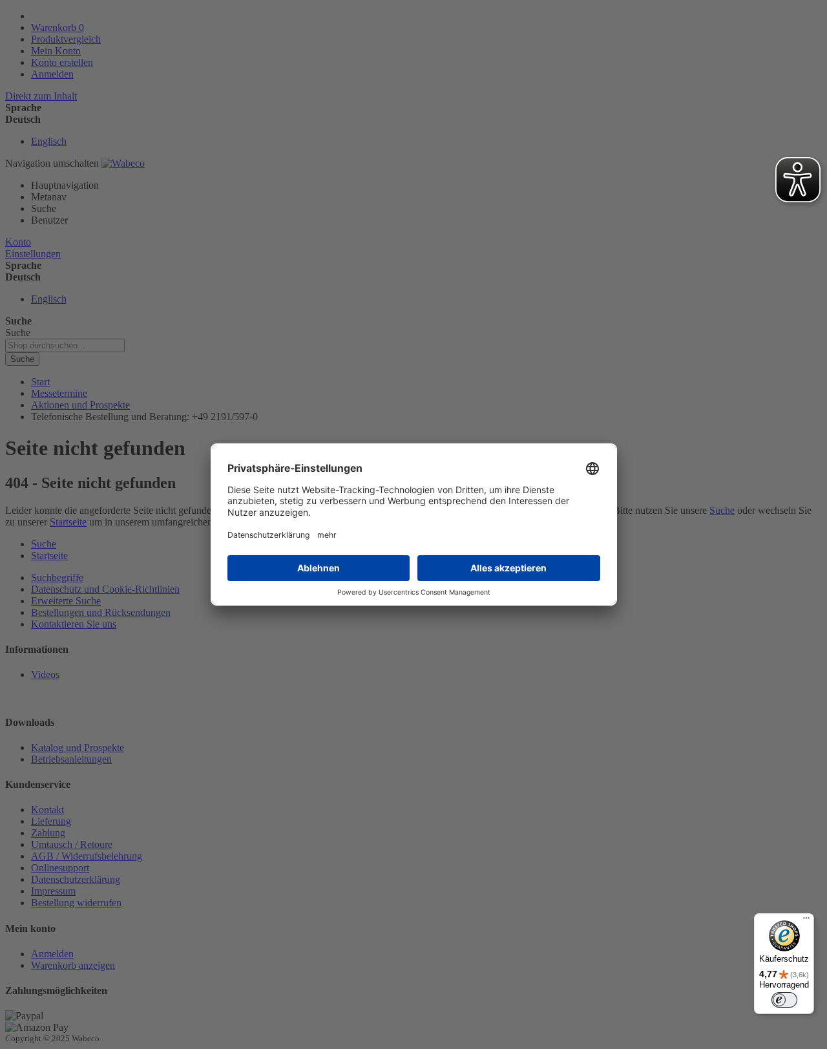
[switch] (784, 1000)
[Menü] (806, 921)
